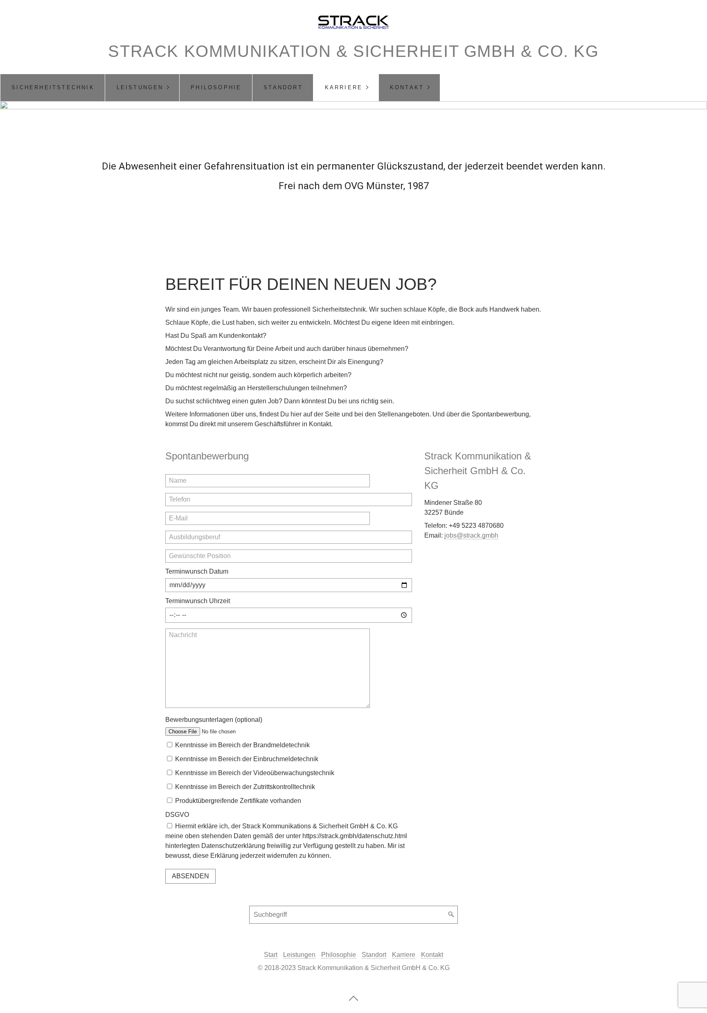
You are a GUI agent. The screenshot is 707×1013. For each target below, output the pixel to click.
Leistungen (140, 87)
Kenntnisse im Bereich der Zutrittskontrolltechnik (245, 786)
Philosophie (216, 87)
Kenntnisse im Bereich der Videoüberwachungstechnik (254, 772)
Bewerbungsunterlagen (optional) (213, 719)
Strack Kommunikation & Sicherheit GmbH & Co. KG (353, 51)
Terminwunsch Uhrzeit (197, 600)
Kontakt (407, 87)
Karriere (344, 87)
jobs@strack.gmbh (471, 535)
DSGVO (177, 814)
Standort (283, 87)
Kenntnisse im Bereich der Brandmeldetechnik (242, 745)
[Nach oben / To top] (353, 998)
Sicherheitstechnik (53, 87)
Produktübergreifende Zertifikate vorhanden (238, 800)
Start (270, 954)
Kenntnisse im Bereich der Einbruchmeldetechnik (246, 758)
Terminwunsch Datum (196, 571)
